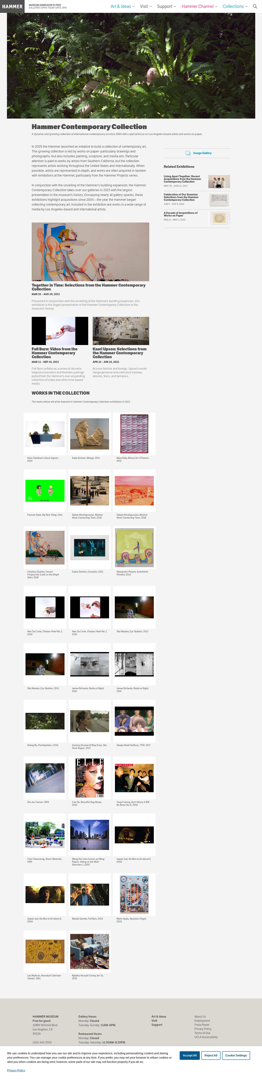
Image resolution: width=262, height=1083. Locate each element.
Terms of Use (202, 1033)
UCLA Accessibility (206, 1037)
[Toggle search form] (255, 6)
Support (164, 6)
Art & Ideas (121, 6)
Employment (202, 1021)
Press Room (201, 1025)
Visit (144, 6)
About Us (200, 1016)
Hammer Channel (198, 6)
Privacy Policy (203, 1029)
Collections (233, 6)
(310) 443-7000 (42, 1042)
